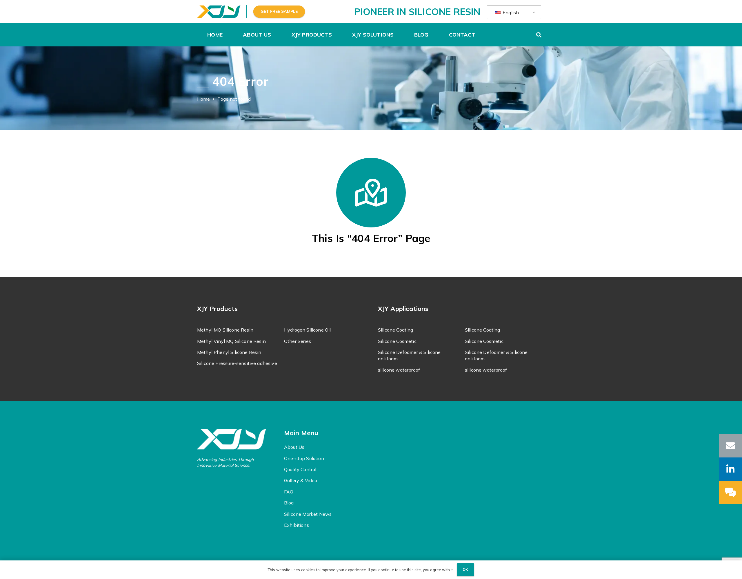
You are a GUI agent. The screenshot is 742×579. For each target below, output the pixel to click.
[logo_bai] (237, 439)
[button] (274, 34)
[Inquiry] (730, 492)
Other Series (297, 341)
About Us (294, 447)
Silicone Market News (308, 514)
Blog (289, 503)
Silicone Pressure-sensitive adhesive (237, 363)
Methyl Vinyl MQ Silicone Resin (231, 341)
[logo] (219, 11)
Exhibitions (296, 525)
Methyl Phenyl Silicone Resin (229, 352)
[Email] (730, 445)
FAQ (288, 492)
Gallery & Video (300, 480)
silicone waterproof (399, 370)
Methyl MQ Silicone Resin (225, 330)
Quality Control (300, 469)
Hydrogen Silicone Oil (307, 330)
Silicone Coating (395, 330)
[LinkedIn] (730, 469)
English (510, 12)
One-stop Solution (304, 458)
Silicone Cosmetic (397, 341)
